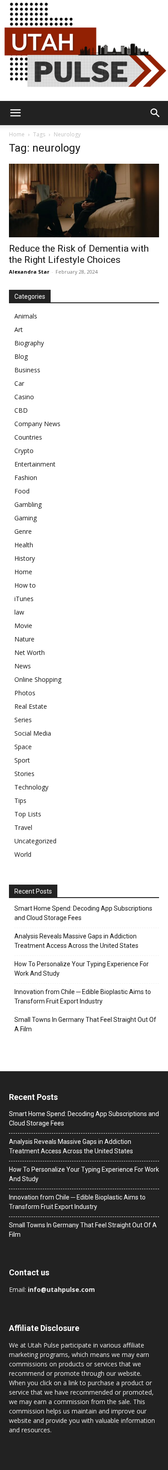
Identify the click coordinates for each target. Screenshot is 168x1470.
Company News (37, 423)
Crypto (24, 450)
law (19, 612)
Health (23, 545)
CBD (21, 410)
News (22, 666)
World (22, 854)
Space (23, 746)
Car (19, 383)
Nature (24, 639)
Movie (23, 625)
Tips (20, 800)
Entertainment (35, 464)
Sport (22, 760)
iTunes (24, 598)
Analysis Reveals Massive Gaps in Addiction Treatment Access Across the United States (76, 941)
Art (18, 329)
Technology (31, 787)
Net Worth (29, 652)
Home (17, 134)
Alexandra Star (29, 271)
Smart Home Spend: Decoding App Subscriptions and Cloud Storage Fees (83, 913)
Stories (24, 773)
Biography (29, 343)
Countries (28, 437)
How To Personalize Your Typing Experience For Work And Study (81, 968)
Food (22, 491)
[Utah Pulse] (84, 50)
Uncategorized (35, 841)
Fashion (25, 477)
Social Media (32, 733)
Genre (23, 531)
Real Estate (30, 706)
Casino (24, 397)
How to (25, 585)
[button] (15, 113)
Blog (21, 356)
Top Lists (27, 814)
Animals (25, 316)
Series (23, 719)
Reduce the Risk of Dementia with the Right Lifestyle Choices (79, 254)
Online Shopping (37, 679)
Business (27, 370)
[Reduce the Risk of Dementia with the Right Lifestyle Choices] (84, 200)
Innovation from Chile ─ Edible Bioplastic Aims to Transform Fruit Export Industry (82, 996)
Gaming (25, 518)
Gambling (28, 504)
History (24, 558)
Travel (23, 827)
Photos (24, 693)
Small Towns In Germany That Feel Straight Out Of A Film (85, 1024)
